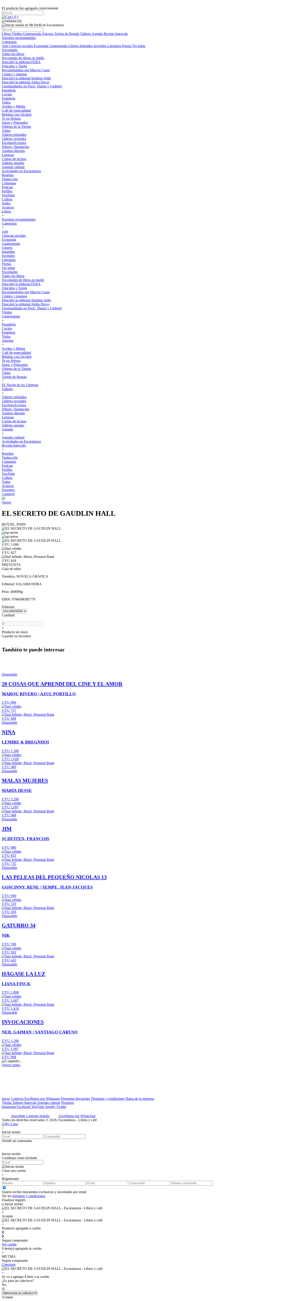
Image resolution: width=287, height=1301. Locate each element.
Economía (41, 46)
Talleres (86, 34)
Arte (5, 46)
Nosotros (8, 490)
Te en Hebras (11, 118)
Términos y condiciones (108, 1099)
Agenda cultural (13, 167)
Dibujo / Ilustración (15, 147)
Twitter (61, 1107)
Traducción (10, 179)
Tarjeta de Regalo (67, 34)
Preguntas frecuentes (75, 1099)
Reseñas (7, 175)
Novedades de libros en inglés (23, 58)
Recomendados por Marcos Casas (26, 70)
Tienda (7, 1103)
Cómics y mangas (14, 74)
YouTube (8, 195)
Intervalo (30, 1103)
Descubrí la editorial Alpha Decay (26, 82)
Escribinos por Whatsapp (42, 1099)
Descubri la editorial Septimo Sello (26, 78)
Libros (7, 34)
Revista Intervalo (116, 34)
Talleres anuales (13, 163)
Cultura (7, 199)
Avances (8, 207)
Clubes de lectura (14, 159)
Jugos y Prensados (15, 122)
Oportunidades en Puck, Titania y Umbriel (32, 86)
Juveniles (100, 46)
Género (74, 46)
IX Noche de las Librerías (20, 385)
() (14, 17)
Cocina (7, 94)
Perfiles (7, 191)
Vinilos (17, 34)
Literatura (114, 46)
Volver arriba (11, 1065)
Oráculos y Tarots (14, 66)
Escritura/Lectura (14, 143)
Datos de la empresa (140, 1099)
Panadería (9, 90)
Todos (6, 102)
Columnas (9, 183)
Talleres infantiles (14, 135)
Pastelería (8, 98)
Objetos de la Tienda (16, 126)
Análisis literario (13, 151)
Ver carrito (9, 1244)
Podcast (7, 187)
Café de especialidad (16, 110)
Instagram (9, 1107)
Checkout (8, 1264)
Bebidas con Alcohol (16, 114)
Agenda (98, 34)
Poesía (127, 46)
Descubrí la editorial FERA (21, 62)
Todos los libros (13, 54)
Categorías (9, 42)
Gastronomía (32, 34)
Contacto (8, 494)
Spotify (50, 1107)
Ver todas (138, 46)
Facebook (24, 1107)
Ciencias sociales (21, 46)
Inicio (6, 1099)
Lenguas (8, 155)
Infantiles (86, 46)
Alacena (48, 34)
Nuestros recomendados (19, 38)
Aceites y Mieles (13, 106)
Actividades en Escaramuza (21, 171)
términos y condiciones (29, 1196)
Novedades (10, 50)
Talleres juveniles (14, 139)
